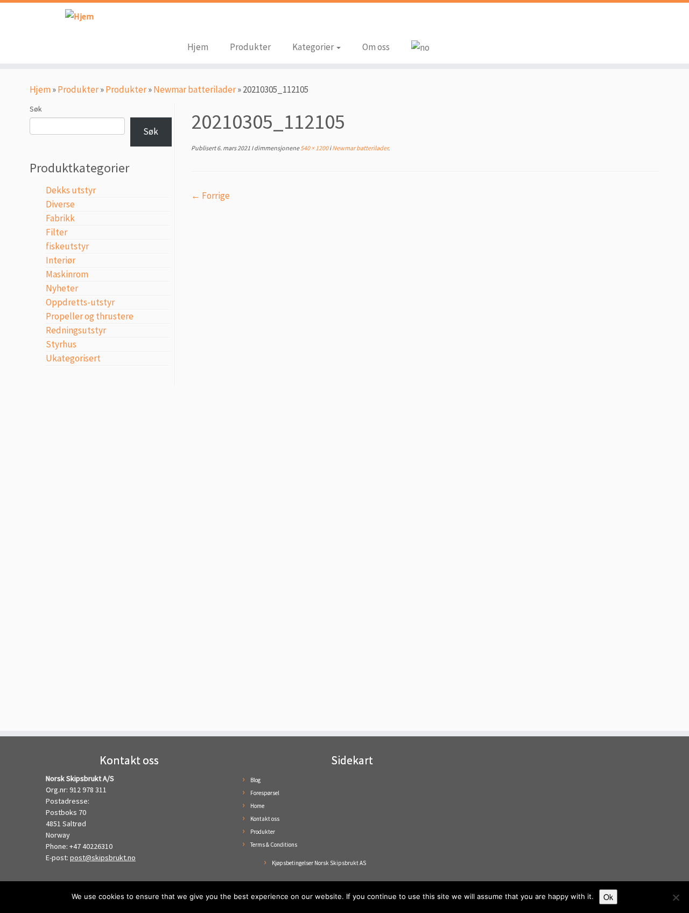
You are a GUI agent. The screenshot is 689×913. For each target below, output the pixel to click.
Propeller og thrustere (89, 316)
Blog (255, 780)
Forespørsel (264, 793)
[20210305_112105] (425, 460)
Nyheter (62, 288)
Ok (608, 896)
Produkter (250, 47)
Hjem (197, 47)
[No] (675, 897)
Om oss (376, 47)
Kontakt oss (264, 819)
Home (257, 806)
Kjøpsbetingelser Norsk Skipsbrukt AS (319, 863)
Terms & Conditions (273, 844)
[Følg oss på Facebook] (195, 22)
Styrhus (61, 344)
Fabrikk (60, 218)
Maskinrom (67, 274)
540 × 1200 (313, 148)
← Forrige (210, 195)
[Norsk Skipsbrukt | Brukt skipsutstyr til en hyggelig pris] (79, 16)
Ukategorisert (73, 358)
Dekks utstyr (71, 190)
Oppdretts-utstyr (80, 302)
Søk (36, 109)
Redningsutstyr (76, 330)
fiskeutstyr (67, 246)
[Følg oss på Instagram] (211, 22)
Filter (56, 232)
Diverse (60, 204)
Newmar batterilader (194, 89)
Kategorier (313, 47)
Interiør (60, 260)
